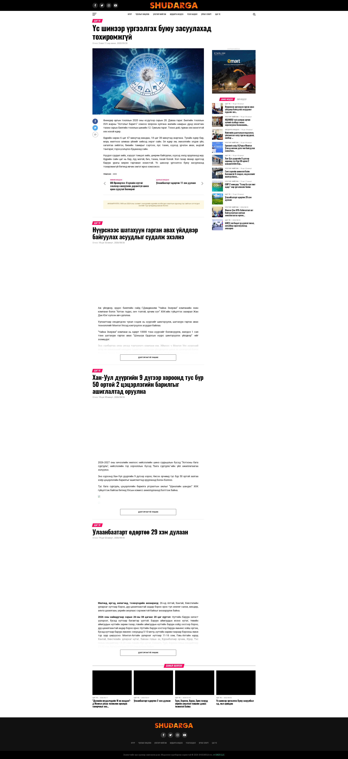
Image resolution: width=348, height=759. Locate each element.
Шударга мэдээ (176, 14)
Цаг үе (217, 14)
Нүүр (130, 14)
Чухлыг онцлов (142, 14)
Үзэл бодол (192, 14)
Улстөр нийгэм (159, 14)
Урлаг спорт (206, 14)
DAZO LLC (219, 755)
